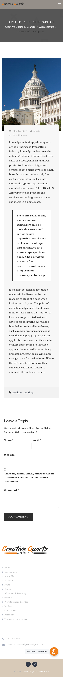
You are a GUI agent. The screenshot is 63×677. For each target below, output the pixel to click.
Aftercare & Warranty (15, 593)
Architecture (20, 135)
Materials (9, 580)
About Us (9, 576)
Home (7, 567)
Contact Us (10, 610)
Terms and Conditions (15, 619)
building (28, 392)
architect (17, 392)
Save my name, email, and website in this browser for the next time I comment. (29, 478)
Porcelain (9, 615)
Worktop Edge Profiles (16, 602)
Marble (8, 606)
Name (8, 440)
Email (36, 440)
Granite (8, 597)
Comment (11, 490)
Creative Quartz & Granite (36, 671)
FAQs (7, 585)
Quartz (7, 589)
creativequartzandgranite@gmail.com (25, 644)
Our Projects (10, 572)
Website (9, 455)
